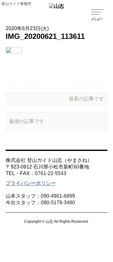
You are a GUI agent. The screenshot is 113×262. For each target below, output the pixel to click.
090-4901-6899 (58, 196)
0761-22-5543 (50, 173)
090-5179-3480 (58, 202)
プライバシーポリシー (31, 183)
